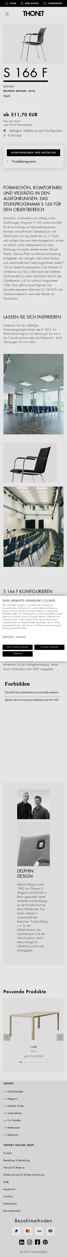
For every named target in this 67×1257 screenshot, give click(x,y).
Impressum (21, 637)
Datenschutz (8, 637)
